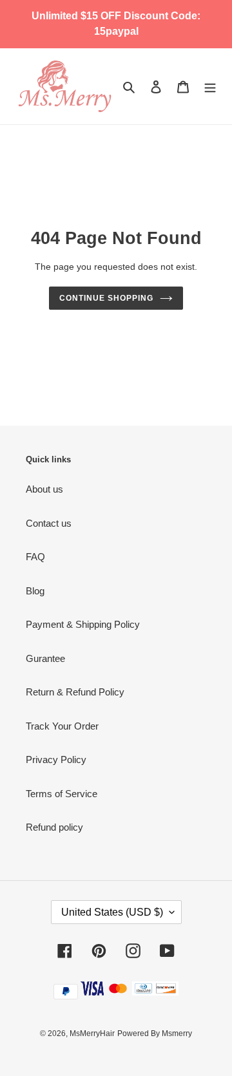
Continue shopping (106, 298)
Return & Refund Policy (75, 691)
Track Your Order (62, 726)
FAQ (35, 556)
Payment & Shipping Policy (83, 624)
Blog (35, 590)
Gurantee (45, 658)
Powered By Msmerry (154, 1033)
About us (44, 489)
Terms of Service (61, 793)
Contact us (49, 523)
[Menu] (210, 86)
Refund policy (54, 827)
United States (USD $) (112, 912)
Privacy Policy (56, 759)
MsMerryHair (92, 1033)
